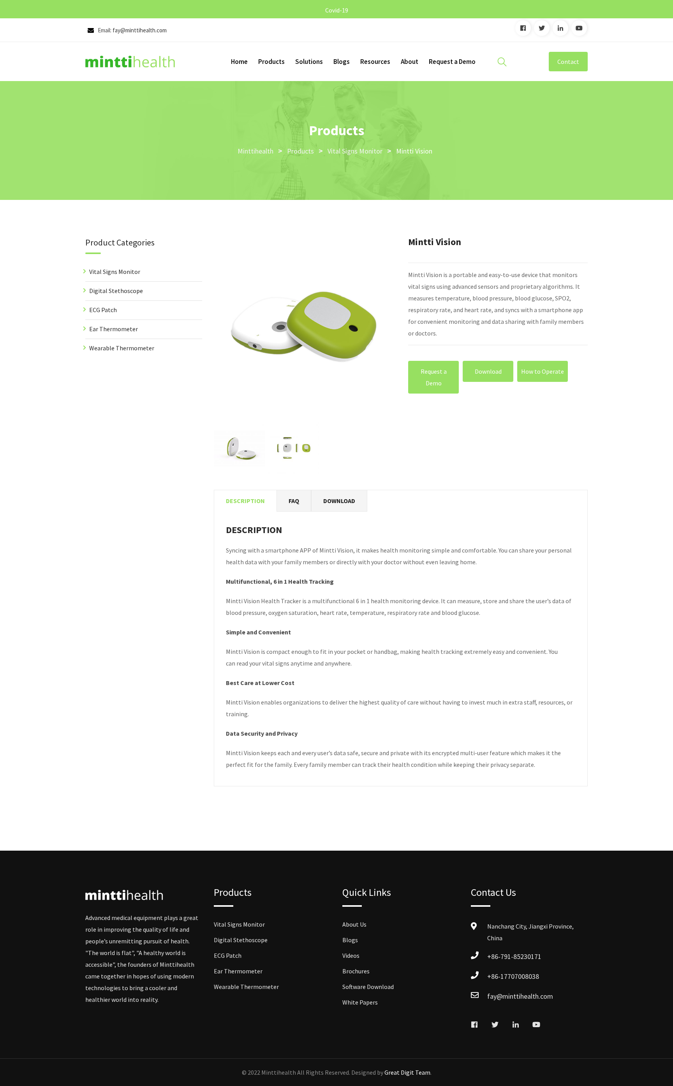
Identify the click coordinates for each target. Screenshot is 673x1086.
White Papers (360, 1002)
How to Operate (542, 371)
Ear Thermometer (113, 329)
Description (245, 501)
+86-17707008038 (513, 976)
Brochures (356, 971)
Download (488, 371)
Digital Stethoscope (116, 291)
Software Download (368, 987)
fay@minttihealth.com (140, 30)
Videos (350, 955)
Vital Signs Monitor (114, 271)
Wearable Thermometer (121, 348)
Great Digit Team (407, 1072)
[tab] (245, 501)
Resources (375, 61)
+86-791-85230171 (514, 956)
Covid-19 (336, 10)
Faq (294, 501)
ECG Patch (103, 310)
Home (239, 61)
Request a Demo (452, 61)
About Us (354, 924)
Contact (568, 61)
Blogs (341, 61)
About (409, 61)
